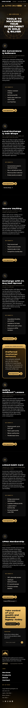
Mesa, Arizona (6, 141)
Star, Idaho (5, 697)
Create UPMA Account (9, 601)
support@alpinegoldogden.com (10, 688)
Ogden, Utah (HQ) (6, 693)
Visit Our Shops (7, 187)
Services (6, 672)
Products (6, 675)
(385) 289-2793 (5, 691)
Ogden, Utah (17, 140)
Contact (6, 680)
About (5, 678)
